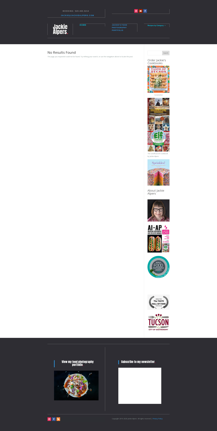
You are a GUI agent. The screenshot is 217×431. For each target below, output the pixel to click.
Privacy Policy (158, 419)
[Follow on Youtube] (140, 11)
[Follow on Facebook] (145, 11)
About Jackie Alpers (155, 191)
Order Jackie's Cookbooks (156, 61)
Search (165, 53)
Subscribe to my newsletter (138, 361)
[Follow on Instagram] (136, 11)
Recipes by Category (156, 25)
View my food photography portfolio (78, 363)
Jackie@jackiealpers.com (77, 15)
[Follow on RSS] (58, 419)
